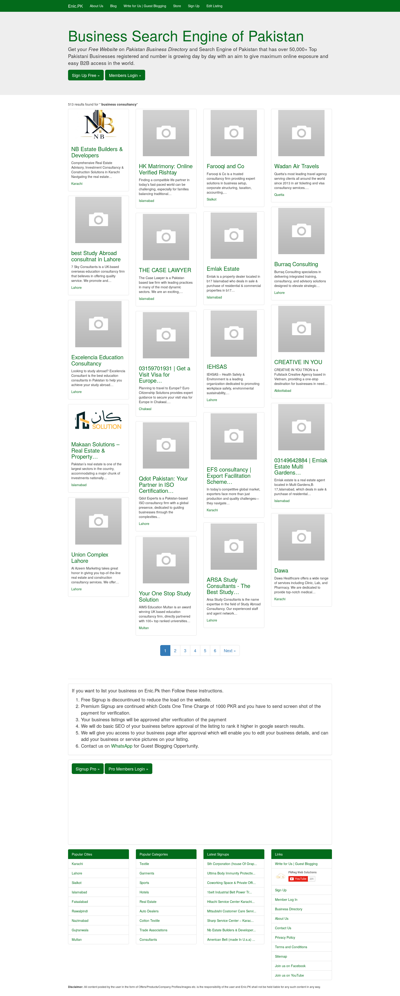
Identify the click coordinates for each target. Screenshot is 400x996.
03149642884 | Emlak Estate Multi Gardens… (300, 466)
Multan (144, 627)
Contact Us (283, 928)
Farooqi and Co (225, 166)
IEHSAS (217, 366)
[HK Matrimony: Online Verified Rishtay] (166, 133)
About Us (96, 5)
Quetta (279, 194)
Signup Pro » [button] (88, 769)
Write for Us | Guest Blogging (145, 5)
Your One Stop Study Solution (165, 596)
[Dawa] (301, 537)
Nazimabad (80, 920)
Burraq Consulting (296, 264)
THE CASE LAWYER (165, 270)
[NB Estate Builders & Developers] (98, 124)
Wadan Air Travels (296, 166)
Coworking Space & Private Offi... (231, 882)
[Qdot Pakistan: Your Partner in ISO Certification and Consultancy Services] (166, 445)
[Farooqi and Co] (234, 133)
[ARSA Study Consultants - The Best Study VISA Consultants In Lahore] (234, 547)
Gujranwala (80, 930)
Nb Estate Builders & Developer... (231, 930)
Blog (113, 5)
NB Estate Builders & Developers (97, 152)
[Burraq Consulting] (301, 231)
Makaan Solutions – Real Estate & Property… (95, 450)
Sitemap (281, 956)
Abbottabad (282, 390)
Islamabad (146, 200)
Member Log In (286, 899)
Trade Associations (153, 930)
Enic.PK (75, 6)
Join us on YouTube (289, 975)
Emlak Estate (223, 268)
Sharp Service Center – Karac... (230, 920)
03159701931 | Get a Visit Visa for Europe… (164, 374)
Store (177, 5)
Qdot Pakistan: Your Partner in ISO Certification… (163, 484)
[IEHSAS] (234, 334)
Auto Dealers (149, 911)
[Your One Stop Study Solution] (166, 560)
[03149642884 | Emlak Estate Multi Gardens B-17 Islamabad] (301, 427)
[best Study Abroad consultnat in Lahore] (98, 220)
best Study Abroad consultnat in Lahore (96, 256)
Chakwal (145, 408)
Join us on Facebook (290, 965)
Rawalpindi (80, 911)
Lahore (76, 287)
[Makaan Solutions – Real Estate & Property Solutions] (98, 419)
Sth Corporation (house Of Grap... (232, 863)
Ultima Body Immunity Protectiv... (231, 873)
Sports (144, 882)
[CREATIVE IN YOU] (301, 329)
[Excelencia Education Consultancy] (98, 324)
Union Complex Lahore (89, 557)
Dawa (281, 570)
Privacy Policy (285, 937)
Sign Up (194, 5)
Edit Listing (214, 5)
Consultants (148, 939)
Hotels (144, 892)
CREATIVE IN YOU (298, 362)
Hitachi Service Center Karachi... (231, 901)
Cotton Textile (150, 920)
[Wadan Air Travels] (301, 133)
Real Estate (148, 901)
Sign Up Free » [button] (86, 75)
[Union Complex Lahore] (98, 521)
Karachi (76, 183)
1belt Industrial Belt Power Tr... (229, 892)
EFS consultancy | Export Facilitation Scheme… (229, 475)
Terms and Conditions (291, 946)
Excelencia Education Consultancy (97, 360)
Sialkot (211, 199)
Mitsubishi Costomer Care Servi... (231, 911)
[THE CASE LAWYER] (166, 237)
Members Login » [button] (125, 75)
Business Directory (288, 909)
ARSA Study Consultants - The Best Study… (228, 585)
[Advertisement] (200, 808)
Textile (144, 863)
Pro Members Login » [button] (128, 769)
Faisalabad (80, 901)
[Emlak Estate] (234, 236)
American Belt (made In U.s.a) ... (231, 939)
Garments (147, 873)
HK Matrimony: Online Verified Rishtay (166, 169)
